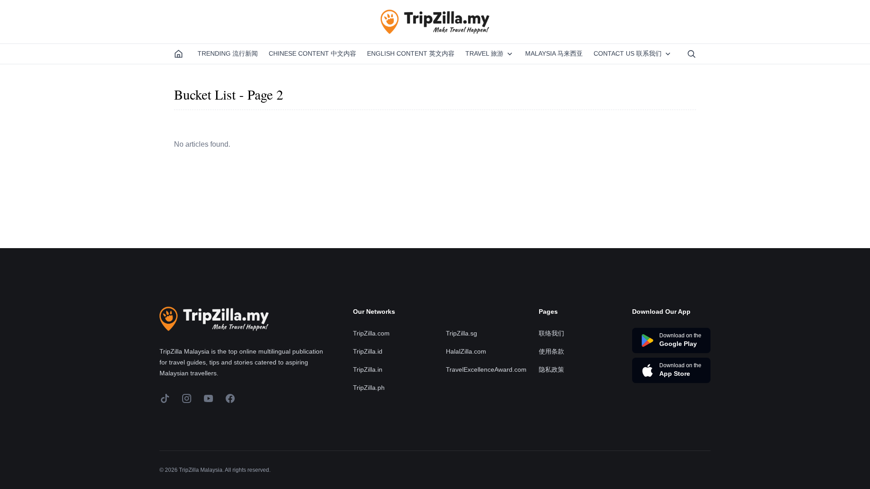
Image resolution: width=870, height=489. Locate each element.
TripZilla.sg (461, 333)
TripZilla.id (367, 351)
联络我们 (551, 333)
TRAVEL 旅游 (484, 53)
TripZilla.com (371, 333)
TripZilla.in (367, 369)
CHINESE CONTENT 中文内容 (312, 53)
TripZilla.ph (369, 387)
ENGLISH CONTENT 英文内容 (410, 53)
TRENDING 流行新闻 (228, 53)
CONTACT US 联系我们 (628, 53)
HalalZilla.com (466, 351)
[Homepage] (178, 54)
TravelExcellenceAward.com (486, 369)
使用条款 (551, 351)
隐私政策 (551, 369)
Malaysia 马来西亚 (554, 53)
